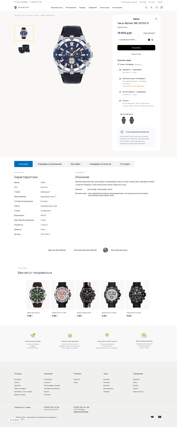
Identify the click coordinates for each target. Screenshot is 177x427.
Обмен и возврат (20, 388)
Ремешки (106, 392)
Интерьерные (71, 7)
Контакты (152, 2)
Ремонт (46, 392)
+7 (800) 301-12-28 (36, 2)
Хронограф (91, 189)
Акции (76, 382)
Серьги (135, 388)
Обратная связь (19, 395)
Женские (106, 382)
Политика (47, 395)
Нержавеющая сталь (49, 206)
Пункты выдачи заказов (129, 2)
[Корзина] (162, 7)
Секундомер (102, 189)
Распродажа (117, 7)
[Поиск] (146, 7)
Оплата (16, 382)
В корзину (136, 47)
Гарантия (17, 385)
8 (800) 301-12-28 (51, 407)
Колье (135, 382)
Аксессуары (104, 7)
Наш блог (77, 379)
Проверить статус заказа (23, 392)
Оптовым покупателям (52, 388)
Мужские (106, 379)
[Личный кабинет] (151, 7)
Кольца (135, 385)
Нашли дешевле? (149, 33)
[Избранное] (156, 7)
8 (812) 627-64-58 (81, 407)
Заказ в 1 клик (136, 54)
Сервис (160, 2)
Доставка (143, 2)
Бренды (82, 7)
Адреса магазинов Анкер (81, 411)
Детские (106, 385)
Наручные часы (56, 7)
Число (110, 189)
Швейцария (45, 192)
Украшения (93, 7)
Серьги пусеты (138, 392)
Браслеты (136, 379)
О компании (48, 379)
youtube (159, 416)
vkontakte (152, 416)
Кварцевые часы (47, 196)
